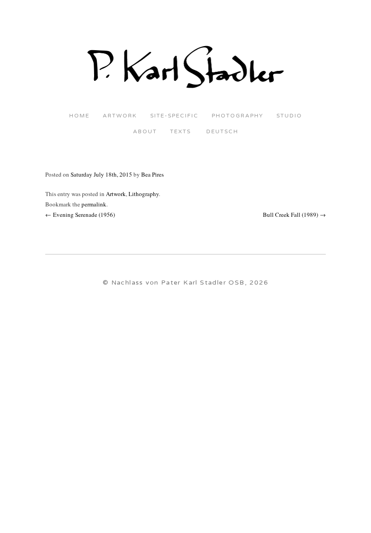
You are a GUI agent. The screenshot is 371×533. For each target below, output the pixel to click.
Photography (237, 116)
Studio (289, 116)
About (145, 132)
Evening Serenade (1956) (80, 214)
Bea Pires (152, 174)
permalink (93, 204)
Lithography (143, 194)
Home (79, 116)
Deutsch (221, 132)
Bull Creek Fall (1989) (294, 214)
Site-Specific (174, 116)
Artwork (120, 116)
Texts (180, 132)
